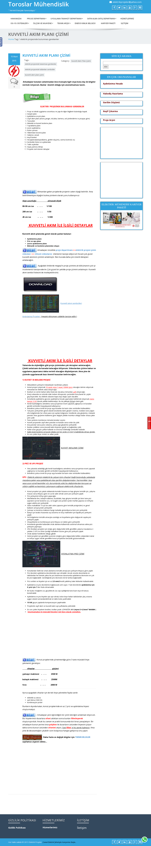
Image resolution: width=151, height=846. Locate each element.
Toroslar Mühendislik (38, 4)
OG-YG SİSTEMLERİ (19, 23)
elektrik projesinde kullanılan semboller (40, 69)
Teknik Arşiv (63, 23)
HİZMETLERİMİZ (127, 19)
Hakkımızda (16, 19)
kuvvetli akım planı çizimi (34, 75)
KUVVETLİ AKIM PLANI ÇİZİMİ (46, 55)
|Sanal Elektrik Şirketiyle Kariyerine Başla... (59, 842)
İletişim (124, 23)
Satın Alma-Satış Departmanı (101, 19)
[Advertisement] (59, 168)
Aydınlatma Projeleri (31, 316)
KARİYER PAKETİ (108, 23)
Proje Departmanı (36, 19)
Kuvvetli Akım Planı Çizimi (81, 61)
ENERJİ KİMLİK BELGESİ (85, 23)
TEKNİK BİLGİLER (82, 737)
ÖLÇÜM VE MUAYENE (42, 23)
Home (11, 39)
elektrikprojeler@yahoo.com (127, 2)
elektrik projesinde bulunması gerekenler (40, 64)
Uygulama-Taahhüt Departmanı (66, 19)
